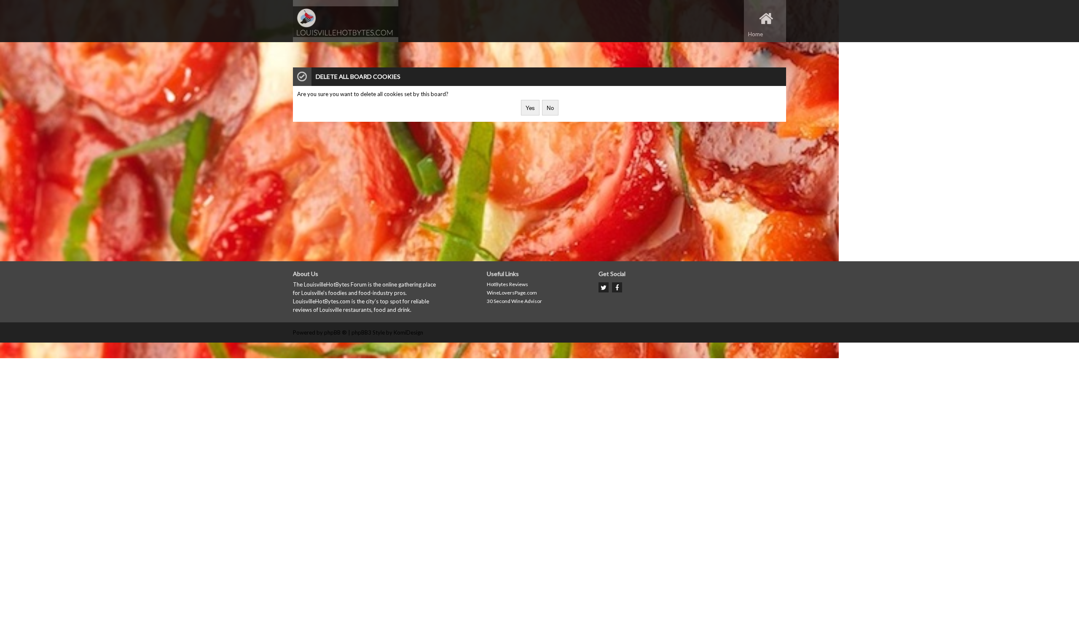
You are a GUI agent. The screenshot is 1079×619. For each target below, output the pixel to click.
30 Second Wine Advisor (514, 301)
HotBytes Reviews (507, 284)
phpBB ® (335, 332)
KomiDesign (408, 332)
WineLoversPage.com (512, 292)
